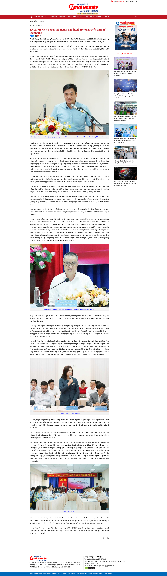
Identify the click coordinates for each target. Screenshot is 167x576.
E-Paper (107, 16)
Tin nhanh (40, 21)
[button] (135, 17)
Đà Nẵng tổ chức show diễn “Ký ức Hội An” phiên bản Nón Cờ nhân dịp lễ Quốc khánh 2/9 (125, 183)
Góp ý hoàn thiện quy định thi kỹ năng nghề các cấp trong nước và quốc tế (124, 96)
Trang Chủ (33, 21)
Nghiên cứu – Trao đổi (40, 16)
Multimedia (99, 16)
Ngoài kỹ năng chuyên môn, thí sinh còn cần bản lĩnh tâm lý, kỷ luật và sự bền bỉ (125, 73)
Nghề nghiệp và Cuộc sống (57, 16)
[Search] (136, 1)
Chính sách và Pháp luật (75, 16)
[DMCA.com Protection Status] (89, 568)
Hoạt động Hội (90, 16)
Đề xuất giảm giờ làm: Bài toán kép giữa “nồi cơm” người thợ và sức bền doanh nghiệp (125, 118)
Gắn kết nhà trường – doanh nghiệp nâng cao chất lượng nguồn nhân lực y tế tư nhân (125, 140)
